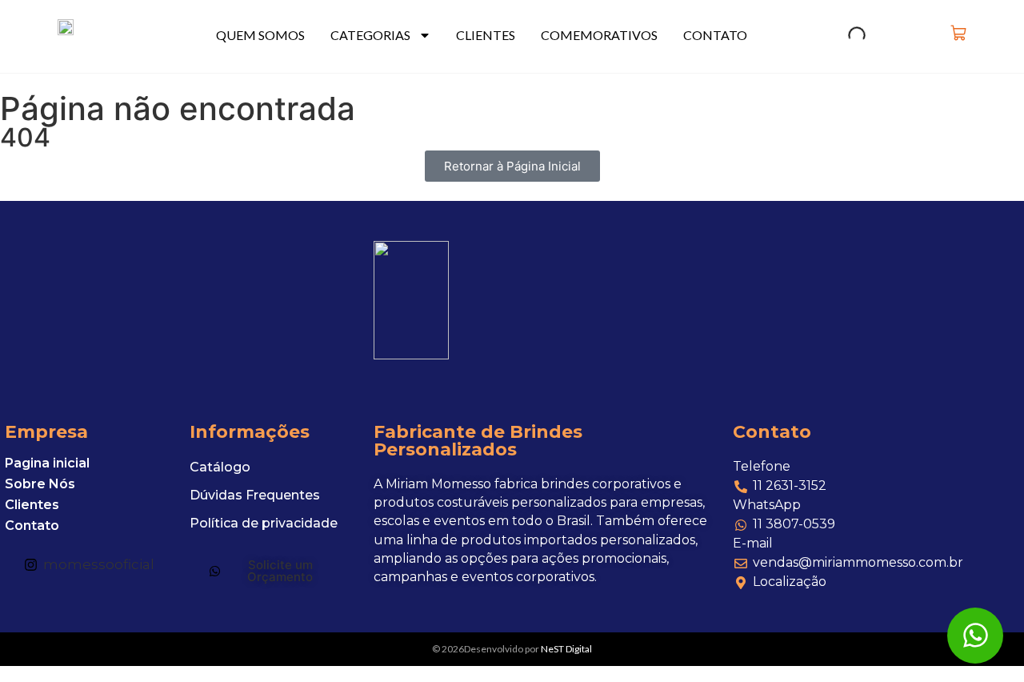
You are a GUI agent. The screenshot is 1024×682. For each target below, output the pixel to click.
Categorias (370, 34)
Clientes (485, 34)
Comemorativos (599, 34)
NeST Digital (566, 649)
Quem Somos (260, 34)
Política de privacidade (264, 523)
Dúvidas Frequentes (255, 495)
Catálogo (220, 467)
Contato (715, 34)
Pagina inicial (47, 463)
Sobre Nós (40, 484)
